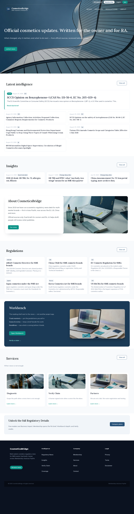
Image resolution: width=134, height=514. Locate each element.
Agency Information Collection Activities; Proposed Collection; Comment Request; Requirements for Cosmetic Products (32, 118)
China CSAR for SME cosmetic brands (66, 263)
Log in (119, 2)
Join (125, 2)
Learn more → (11, 404)
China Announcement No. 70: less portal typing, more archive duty (109, 179)
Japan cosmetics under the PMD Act (22, 284)
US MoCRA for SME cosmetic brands (107, 284)
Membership (109, 2)
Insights (99, 9)
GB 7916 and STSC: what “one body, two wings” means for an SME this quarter (66, 179)
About (123, 9)
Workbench (98, 2)
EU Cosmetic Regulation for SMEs (106, 263)
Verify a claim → (15, 340)
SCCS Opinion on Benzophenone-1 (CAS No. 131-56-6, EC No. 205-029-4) (51, 97)
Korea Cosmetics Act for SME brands (65, 284)
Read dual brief (13, 106)
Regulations (112, 9)
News (89, 9)
